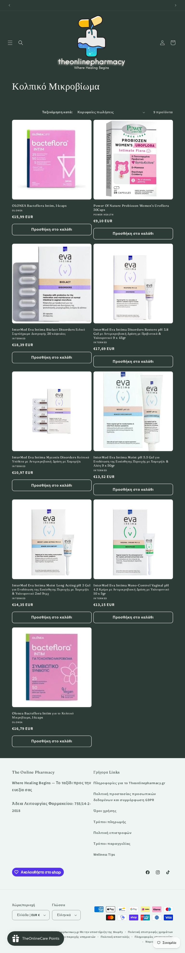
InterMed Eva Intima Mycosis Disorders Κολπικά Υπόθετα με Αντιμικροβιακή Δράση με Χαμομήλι (50, 459)
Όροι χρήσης (105, 811)
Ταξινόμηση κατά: (57, 112)
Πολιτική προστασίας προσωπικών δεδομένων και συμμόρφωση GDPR (124, 797)
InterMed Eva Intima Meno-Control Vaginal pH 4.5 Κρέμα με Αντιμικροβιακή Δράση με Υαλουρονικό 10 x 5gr (131, 589)
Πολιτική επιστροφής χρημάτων (150, 932)
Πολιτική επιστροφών (112, 833)
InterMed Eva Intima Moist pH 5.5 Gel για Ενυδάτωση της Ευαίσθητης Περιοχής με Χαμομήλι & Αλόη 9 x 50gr (130, 461)
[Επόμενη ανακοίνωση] (175, 5)
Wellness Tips (104, 854)
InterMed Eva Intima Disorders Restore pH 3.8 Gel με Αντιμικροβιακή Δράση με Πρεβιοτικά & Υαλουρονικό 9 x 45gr (130, 333)
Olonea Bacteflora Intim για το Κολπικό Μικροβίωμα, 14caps (43, 715)
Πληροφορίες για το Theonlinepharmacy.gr (129, 783)
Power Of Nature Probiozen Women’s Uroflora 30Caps (131, 208)
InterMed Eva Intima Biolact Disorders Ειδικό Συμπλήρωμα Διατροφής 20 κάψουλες (48, 331)
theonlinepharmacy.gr (65, 932)
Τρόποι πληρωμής (109, 822)
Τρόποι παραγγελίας (112, 843)
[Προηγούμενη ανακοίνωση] (9, 5)
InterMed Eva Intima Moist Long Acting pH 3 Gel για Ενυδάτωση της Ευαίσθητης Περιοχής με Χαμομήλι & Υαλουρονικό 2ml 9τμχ (51, 589)
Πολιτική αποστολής (115, 937)
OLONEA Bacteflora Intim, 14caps (39, 205)
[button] (10, 42)
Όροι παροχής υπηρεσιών (77, 937)
